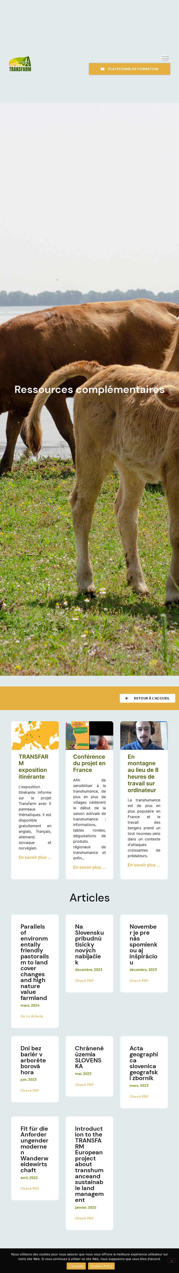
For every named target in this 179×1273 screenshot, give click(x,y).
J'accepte (76, 1266)
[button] (165, 58)
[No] (172, 1260)
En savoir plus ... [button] (35, 857)
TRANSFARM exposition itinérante (33, 766)
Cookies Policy (101, 1266)
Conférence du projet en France (89, 763)
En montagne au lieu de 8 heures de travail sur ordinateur (143, 773)
